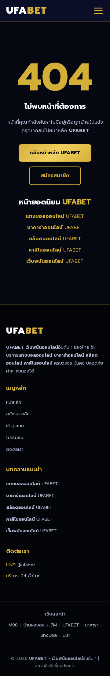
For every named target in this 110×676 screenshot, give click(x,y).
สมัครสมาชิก (55, 175)
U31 (66, 635)
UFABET (55, 216)
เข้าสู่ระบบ (15, 425)
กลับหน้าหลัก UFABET (55, 152)
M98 (13, 625)
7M (53, 625)
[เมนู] (98, 10)
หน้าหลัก (13, 402)
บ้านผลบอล (34, 625)
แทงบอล (49, 635)
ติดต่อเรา (15, 449)
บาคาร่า (91, 625)
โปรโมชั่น (14, 437)
